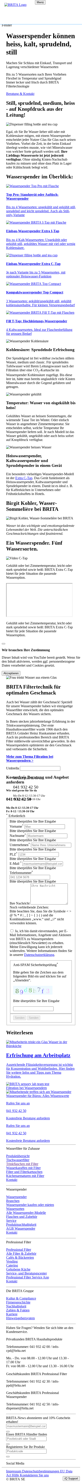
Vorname (17, 826)
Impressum (14, 1471)
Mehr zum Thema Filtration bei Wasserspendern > (29, 758)
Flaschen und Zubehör (21, 1216)
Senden (19, 1017)
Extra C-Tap (23, 478)
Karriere (11, 1314)
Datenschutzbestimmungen (41, 1471)
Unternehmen (20, 845)
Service (11, 1220)
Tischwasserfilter (17, 1160)
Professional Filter (18, 1249)
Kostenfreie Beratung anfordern (28, 1118)
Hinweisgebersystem (20, 1318)
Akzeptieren (11, 673)
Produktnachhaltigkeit (21, 1224)
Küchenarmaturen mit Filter (25, 1176)
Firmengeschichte (18, 1302)
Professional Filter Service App (27, 1277)
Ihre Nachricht (20, 903)
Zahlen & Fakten (18, 1310)
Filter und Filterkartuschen (24, 1172)
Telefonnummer (21, 873)
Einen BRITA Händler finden (26, 1434)
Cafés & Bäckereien (20, 1257)
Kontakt (11, 1180)
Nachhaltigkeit (16, 1306)
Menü (40, 2)
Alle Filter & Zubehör (21, 1253)
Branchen (12, 1201)
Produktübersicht (18, 1156)
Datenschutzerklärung (39, 955)
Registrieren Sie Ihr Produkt (25, 1447)
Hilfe (16, 1475)
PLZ (13, 854)
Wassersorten (15, 1209)
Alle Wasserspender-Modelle (26, 1213)
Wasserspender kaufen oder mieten (30, 1205)
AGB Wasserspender (20, 1228)
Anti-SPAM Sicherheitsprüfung (35, 965)
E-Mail (16, 863)
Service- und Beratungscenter (26, 1273)
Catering (12, 1265)
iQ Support (71, 1478)
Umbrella (12, 768)
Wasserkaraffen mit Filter (23, 1168)
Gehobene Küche (18, 1269)
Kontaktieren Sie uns (34, 1475)
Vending (12, 1261)
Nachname (18, 836)
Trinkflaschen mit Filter (22, 1164)
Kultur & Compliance (21, 1298)
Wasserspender (16, 1197)
